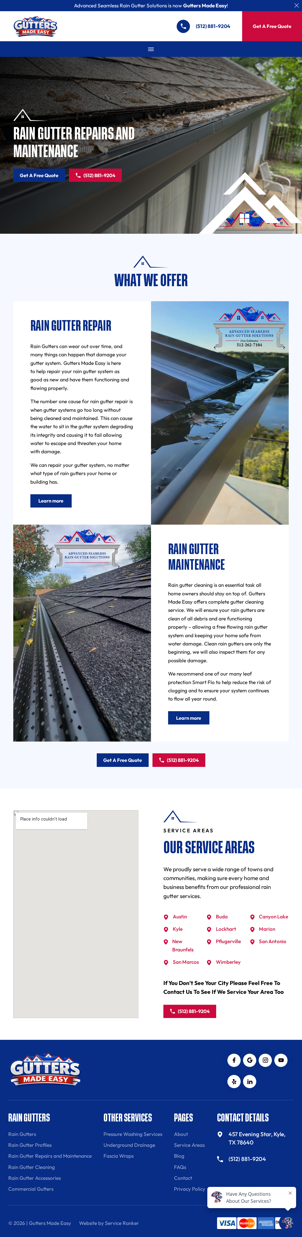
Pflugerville (228, 941)
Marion (267, 929)
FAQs (180, 1167)
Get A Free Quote (272, 26)
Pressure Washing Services (133, 1134)
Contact (183, 1178)
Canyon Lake (273, 916)
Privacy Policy (189, 1189)
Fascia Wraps (119, 1156)
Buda (222, 916)
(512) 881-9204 (99, 175)
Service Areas (189, 1145)
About (181, 1134)
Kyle (178, 929)
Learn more (50, 501)
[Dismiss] (296, 5)
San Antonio (272, 941)
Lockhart (226, 929)
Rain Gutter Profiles (30, 1145)
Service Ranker (122, 1223)
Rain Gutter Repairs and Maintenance (50, 1156)
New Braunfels (182, 945)
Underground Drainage (129, 1145)
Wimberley (228, 962)
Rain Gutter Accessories (34, 1178)
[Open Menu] (151, 49)
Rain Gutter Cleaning (31, 1167)
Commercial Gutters (30, 1189)
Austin (180, 916)
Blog (179, 1156)
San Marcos (186, 962)
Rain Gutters (22, 1134)
